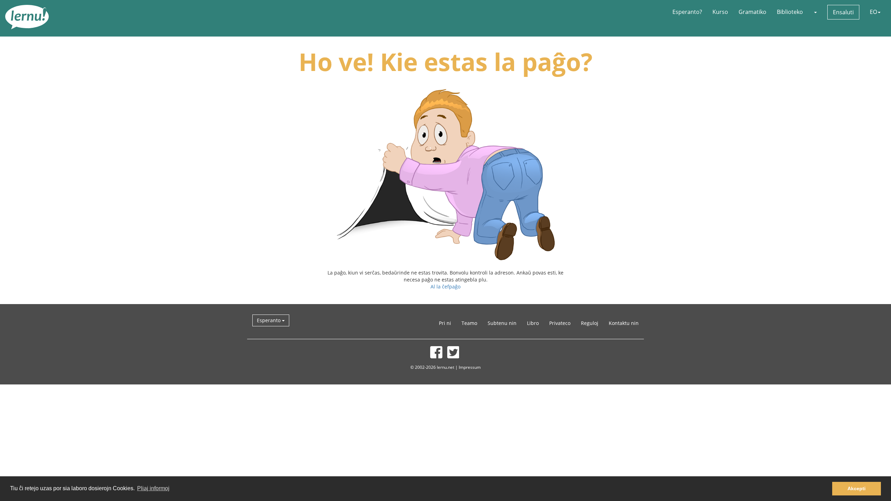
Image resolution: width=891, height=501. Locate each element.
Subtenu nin (502, 323)
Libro (533, 323)
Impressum (470, 367)
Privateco (559, 323)
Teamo (469, 323)
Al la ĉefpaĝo (445, 286)
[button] (815, 12)
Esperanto (269, 320)
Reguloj (589, 323)
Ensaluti (843, 12)
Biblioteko (790, 12)
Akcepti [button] (856, 488)
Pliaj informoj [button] (153, 488)
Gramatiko (752, 12)
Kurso (720, 12)
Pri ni (445, 323)
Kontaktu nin (624, 323)
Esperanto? (687, 12)
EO (873, 12)
